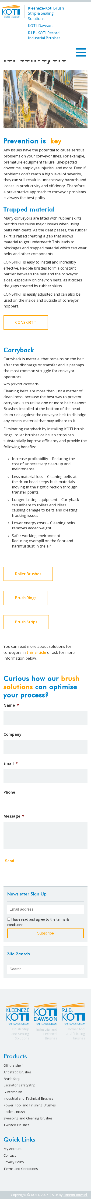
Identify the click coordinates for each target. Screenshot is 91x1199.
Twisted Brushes (16, 1125)
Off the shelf (13, 1065)
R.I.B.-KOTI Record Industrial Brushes (44, 35)
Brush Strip (12, 1078)
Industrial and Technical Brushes (28, 1098)
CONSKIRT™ (25, 322)
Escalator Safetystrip (19, 1085)
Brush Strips (26, 622)
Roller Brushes (28, 573)
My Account (13, 1148)
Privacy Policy (14, 1162)
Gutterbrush (13, 1092)
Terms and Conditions (21, 1168)
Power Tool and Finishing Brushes (30, 1105)
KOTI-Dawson (40, 25)
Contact (10, 1155)
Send (9, 861)
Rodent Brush (14, 1111)
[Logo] (11, 10)
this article (36, 652)
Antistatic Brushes (18, 1072)
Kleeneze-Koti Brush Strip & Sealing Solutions (46, 13)
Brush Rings (25, 597)
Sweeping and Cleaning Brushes (28, 1118)
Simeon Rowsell (75, 1194)
